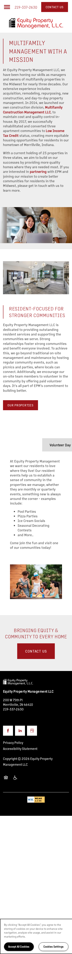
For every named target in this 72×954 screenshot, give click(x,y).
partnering (38, 171)
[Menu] (7, 7)
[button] (54, 7)
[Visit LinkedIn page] (20, 731)
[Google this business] (32, 731)
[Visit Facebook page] (8, 731)
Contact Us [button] (36, 651)
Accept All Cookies (18, 946)
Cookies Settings (53, 946)
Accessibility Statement (20, 748)
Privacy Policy (13, 742)
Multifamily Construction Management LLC (33, 109)
